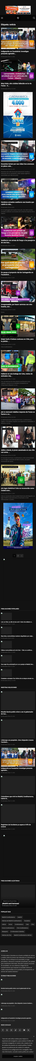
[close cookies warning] (33, 1036)
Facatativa (27, 921)
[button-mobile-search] (34, 18)
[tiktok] (15, 1030)
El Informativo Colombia (17, 931)
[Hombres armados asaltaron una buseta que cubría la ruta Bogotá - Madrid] (18, 189)
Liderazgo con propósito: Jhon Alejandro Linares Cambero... (17, 1003)
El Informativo (4, 56)
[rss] (28, 1030)
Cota (27, 924)
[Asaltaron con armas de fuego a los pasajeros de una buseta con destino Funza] (18, 227)
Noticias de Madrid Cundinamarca (11, 921)
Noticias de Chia (6, 935)
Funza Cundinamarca (8, 928)
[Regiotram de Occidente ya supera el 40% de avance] (18, 813)
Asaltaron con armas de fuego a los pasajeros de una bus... (18, 241)
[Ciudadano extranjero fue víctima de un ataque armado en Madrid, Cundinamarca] (6, 673)
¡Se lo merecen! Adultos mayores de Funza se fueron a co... (18, 413)
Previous (4, 896)
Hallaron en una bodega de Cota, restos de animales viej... (17, 375)
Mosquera (5, 931)
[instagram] (11, 1030)
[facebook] (3, 1030)
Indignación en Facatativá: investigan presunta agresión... (15, 52)
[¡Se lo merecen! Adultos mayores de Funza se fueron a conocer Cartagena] (18, 399)
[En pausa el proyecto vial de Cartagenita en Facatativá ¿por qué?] (18, 259)
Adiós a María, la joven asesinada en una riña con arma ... (18, 451)
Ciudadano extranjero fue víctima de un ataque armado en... (17, 678)
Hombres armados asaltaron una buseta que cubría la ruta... (17, 203)
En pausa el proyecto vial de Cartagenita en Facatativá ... (17, 273)
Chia (32, 924)
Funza (10, 924)
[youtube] (24, 1030)
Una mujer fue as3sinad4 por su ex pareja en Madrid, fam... (17, 664)
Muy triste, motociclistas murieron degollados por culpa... (17, 636)
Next (32, 896)
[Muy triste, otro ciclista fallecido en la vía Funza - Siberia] (18, 70)
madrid (20, 917)
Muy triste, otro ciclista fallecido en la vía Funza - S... (16, 84)
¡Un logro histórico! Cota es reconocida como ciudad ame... (17, 489)
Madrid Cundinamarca (8, 917)
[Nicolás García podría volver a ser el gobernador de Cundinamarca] (18, 700)
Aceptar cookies (18, 1056)
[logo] (18, 18)
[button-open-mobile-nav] (2, 18)
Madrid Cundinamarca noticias (22, 935)
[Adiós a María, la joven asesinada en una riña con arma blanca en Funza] (18, 437)
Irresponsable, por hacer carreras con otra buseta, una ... (16, 305)
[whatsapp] (20, 1030)
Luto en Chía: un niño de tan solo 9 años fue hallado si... (16, 622)
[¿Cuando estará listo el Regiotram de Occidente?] (18, 896)
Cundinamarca (19, 924)
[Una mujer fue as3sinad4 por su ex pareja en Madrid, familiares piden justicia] (6, 659)
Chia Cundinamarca (22, 928)
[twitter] (7, 1030)
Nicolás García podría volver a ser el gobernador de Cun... (16, 988)
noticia (4, 924)
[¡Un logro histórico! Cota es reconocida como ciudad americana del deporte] (18, 475)
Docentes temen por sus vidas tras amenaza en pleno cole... (17, 165)
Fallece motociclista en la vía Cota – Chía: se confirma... (17, 650)
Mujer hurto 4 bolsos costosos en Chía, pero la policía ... (17, 340)
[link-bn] (18, 115)
